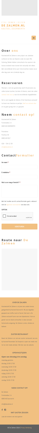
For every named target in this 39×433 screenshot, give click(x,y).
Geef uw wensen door (29, 103)
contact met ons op (8, 94)
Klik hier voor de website (26, 345)
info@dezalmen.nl (7, 147)
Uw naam (5, 162)
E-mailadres (6, 172)
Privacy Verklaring (26, 428)
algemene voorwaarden (13, 205)
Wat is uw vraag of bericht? (11, 182)
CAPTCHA (4, 210)
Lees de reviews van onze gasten (12, 416)
